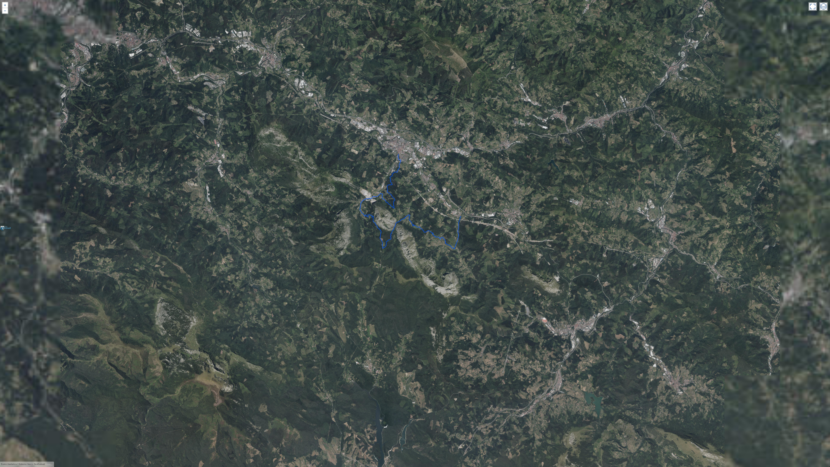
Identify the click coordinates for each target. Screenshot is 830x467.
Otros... (49, 464)
